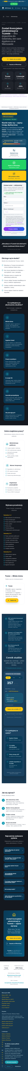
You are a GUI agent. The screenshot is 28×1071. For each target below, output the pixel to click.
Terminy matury (5, 997)
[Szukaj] (12, 8)
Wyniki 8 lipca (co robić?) (8, 999)
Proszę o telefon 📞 (14, 229)
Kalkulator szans (6, 1005)
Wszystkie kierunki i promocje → (15, 668)
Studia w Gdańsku (6, 1033)
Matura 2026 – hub (6, 995)
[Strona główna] (3, 16)
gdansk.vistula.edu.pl (7, 1021)
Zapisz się (13, 600)
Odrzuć (8, 1066)
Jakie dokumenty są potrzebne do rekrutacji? (13, 896)
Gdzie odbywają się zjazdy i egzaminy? (12, 850)
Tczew (7, 16)
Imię (5, 196)
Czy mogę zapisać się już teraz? (11, 866)
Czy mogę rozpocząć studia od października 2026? (13, 882)
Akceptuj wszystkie (12, 1062)
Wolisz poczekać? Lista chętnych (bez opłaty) (14, 68)
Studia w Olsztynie (6, 1036)
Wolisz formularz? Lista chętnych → (15, 714)
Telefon (6, 202)
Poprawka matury (6, 1003)
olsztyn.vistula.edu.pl (7, 1023)
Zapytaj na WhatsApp (15, 64)
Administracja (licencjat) (14, 975)
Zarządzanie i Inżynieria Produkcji (14, 982)
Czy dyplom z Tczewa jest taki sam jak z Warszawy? (13, 858)
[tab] (8, 677)
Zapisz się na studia (15, 59)
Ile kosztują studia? (10, 889)
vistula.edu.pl (5, 1027)
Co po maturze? (5, 1007)
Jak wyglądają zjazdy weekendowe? (10, 874)
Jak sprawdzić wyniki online (8, 1001)
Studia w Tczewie (6, 1038)
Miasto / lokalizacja (9, 209)
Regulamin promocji (10, 717)
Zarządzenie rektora (17, 717)
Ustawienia (18, 1066)
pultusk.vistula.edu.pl (7, 1025)
